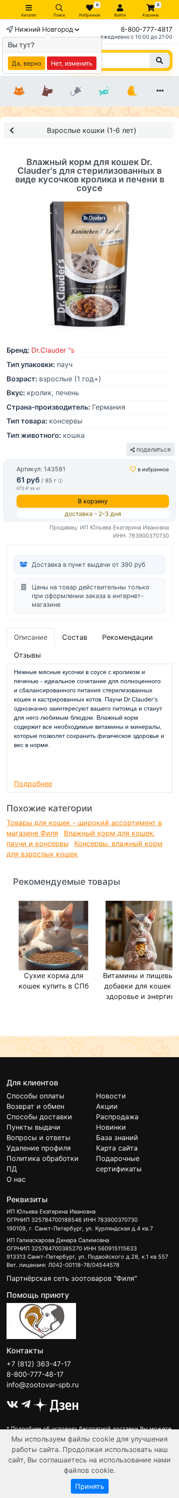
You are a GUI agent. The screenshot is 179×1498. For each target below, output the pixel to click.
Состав (74, 637)
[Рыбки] (103, 91)
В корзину (93, 501)
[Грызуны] (75, 91)
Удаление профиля (39, 1148)
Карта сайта (117, 1148)
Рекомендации (127, 637)
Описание (30, 637)
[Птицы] (131, 91)
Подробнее (33, 783)
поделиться (153, 449)
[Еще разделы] (160, 91)
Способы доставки (39, 1116)
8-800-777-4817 (146, 29)
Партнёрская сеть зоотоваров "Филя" (72, 1278)
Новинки (111, 1127)
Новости (111, 1095)
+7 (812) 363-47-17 (39, 1363)
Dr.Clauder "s (52, 350)
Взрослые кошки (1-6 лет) (91, 130)
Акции (107, 1106)
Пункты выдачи (33, 1127)
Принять (89, 1486)
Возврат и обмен (35, 1106)
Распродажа (117, 1116)
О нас (16, 1179)
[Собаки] (47, 91)
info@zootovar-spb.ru (43, 1384)
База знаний (117, 1137)
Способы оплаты (35, 1095)
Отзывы (27, 655)
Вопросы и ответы (38, 1137)
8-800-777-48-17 (35, 1374)
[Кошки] (19, 91)
